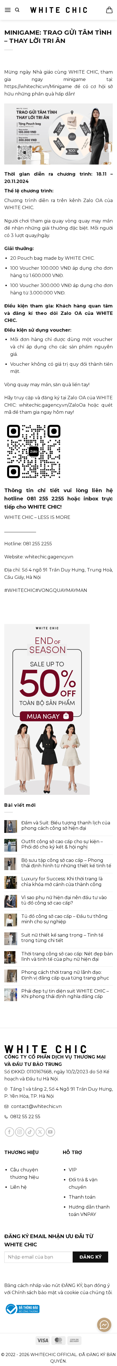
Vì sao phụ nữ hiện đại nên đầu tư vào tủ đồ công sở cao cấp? (64, 900)
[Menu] (7, 10)
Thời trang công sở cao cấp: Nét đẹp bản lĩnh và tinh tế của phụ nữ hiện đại (67, 956)
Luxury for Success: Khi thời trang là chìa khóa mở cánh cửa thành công (62, 881)
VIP (73, 1169)
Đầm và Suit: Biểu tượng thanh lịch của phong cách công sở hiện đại (65, 825)
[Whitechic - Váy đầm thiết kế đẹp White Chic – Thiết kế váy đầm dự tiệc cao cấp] (58, 10)
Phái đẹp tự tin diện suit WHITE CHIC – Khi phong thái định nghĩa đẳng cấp (65, 993)
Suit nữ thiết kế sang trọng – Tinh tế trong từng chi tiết (62, 937)
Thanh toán (82, 1197)
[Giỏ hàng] (109, 10)
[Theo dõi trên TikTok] (30, 1132)
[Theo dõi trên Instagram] (19, 1132)
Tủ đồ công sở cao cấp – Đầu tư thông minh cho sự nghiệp (64, 919)
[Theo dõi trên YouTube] (50, 1132)
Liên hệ (18, 1187)
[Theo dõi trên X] (40, 1132)
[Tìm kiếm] (17, 10)
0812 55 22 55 (25, 1116)
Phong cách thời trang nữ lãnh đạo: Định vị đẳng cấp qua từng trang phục (65, 975)
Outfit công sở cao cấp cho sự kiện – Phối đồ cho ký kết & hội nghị (62, 844)
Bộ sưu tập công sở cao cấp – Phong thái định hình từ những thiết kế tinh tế (66, 863)
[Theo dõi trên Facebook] (9, 1132)
